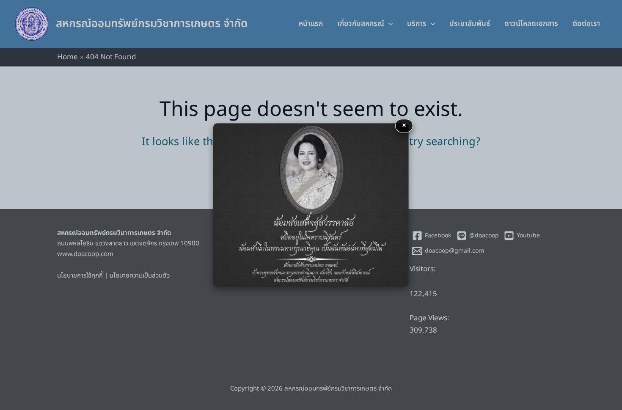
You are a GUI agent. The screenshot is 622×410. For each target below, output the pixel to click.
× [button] (404, 125)
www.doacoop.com (85, 254)
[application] (388, 24)
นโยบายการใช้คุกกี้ (80, 276)
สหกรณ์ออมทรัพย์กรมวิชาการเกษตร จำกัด (152, 23)
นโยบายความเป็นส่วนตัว (140, 276)
